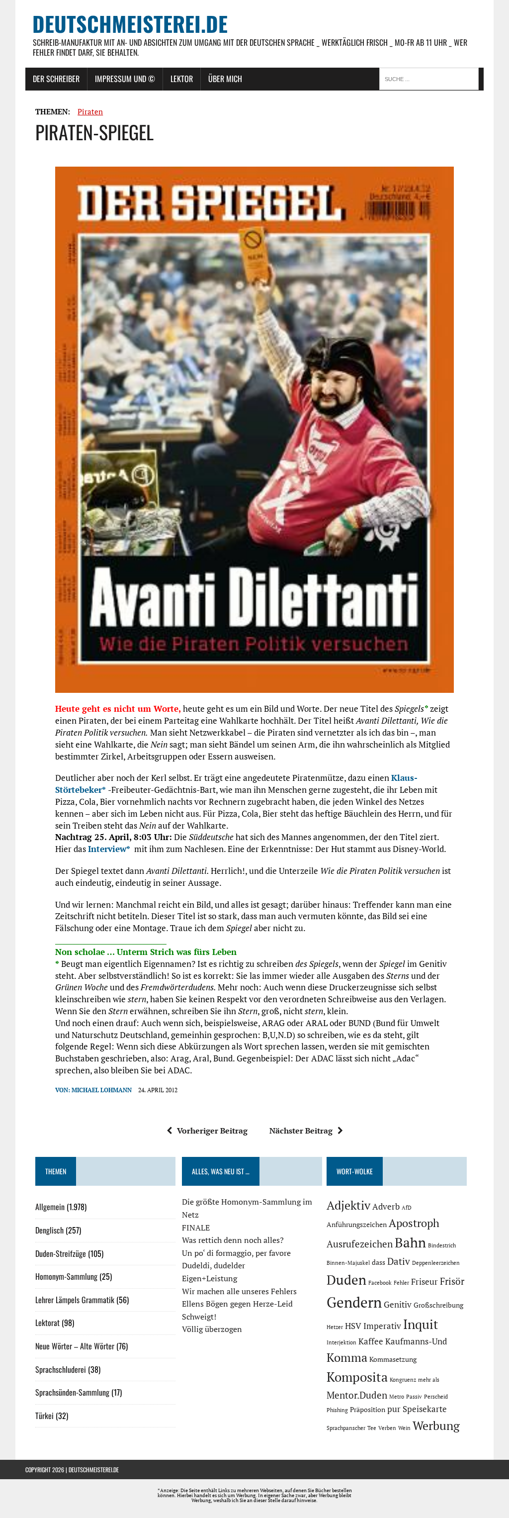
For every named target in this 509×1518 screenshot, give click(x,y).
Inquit (420, 1324)
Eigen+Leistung (209, 1278)
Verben (387, 1427)
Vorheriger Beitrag (212, 1130)
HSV (353, 1326)
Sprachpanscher (346, 1427)
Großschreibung (438, 1305)
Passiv (414, 1396)
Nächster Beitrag (301, 1130)
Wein (404, 1427)
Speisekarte (425, 1409)
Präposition (367, 1409)
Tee (371, 1427)
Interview (107, 848)
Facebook (380, 1282)
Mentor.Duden (357, 1395)
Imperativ (382, 1326)
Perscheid (436, 1396)
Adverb (386, 1206)
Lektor (181, 79)
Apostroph (414, 1223)
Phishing (337, 1410)
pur (394, 1409)
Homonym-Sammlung (66, 1276)
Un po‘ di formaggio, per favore (236, 1252)
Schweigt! (199, 1316)
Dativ (398, 1261)
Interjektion (341, 1342)
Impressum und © (125, 79)
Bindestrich (442, 1245)
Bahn (410, 1242)
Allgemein (50, 1207)
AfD (407, 1207)
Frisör (452, 1281)
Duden (346, 1280)
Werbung (436, 1425)
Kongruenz (403, 1379)
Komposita (357, 1376)
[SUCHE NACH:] (431, 78)
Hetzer (335, 1327)
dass (378, 1262)
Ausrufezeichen (360, 1243)
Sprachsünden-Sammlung (72, 1392)
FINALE (196, 1227)
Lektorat (47, 1322)
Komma (347, 1357)
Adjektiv (348, 1205)
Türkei (44, 1416)
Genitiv (398, 1304)
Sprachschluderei (60, 1369)
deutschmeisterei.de (94, 1469)
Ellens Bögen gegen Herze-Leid (237, 1303)
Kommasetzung (393, 1359)
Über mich (225, 79)
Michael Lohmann (102, 1090)
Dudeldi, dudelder (213, 1265)
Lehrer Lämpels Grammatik (74, 1300)
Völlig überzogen (212, 1329)
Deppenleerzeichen (436, 1262)
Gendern (354, 1302)
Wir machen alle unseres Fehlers (239, 1291)
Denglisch (49, 1230)
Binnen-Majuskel (348, 1262)
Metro (396, 1396)
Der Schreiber (56, 79)
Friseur (424, 1281)
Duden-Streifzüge (60, 1253)
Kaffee (370, 1341)
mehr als (428, 1379)
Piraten (90, 111)
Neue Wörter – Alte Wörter (74, 1346)
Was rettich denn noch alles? (233, 1239)
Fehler (401, 1282)
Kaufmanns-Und (416, 1341)
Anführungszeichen (357, 1224)
